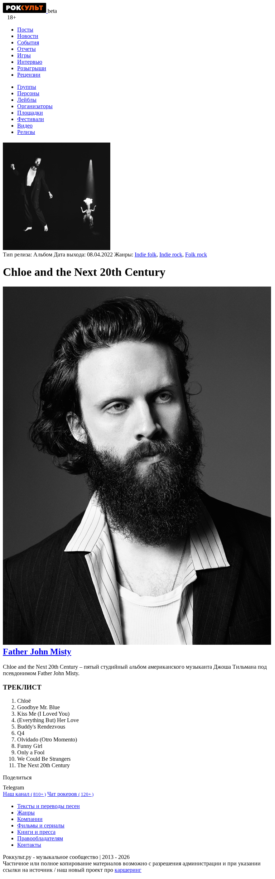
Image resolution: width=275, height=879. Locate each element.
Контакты (29, 845)
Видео (25, 126)
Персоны (28, 93)
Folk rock (196, 254)
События (28, 42)
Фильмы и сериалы (40, 825)
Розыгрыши (31, 68)
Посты (25, 30)
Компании (30, 819)
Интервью (29, 62)
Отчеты (26, 49)
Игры (24, 55)
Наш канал (24, 794)
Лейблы (27, 100)
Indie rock (170, 254)
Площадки (30, 113)
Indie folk (145, 254)
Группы (26, 87)
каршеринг (128, 870)
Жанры (26, 813)
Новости (27, 36)
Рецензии (28, 75)
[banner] (25, 11)
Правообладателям (40, 838)
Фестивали (30, 119)
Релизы (26, 132)
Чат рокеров (70, 794)
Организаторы (35, 106)
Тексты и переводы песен (48, 806)
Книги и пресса (36, 832)
